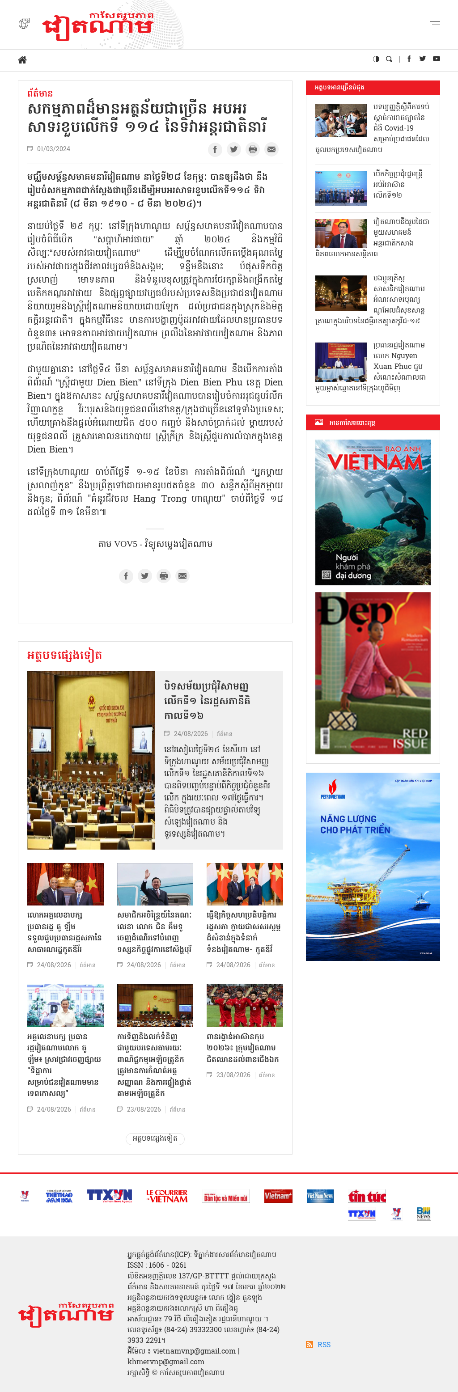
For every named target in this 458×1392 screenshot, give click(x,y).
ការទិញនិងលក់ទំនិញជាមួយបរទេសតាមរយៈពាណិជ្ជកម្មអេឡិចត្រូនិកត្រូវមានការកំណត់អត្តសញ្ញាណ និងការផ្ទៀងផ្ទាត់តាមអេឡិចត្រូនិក (154, 1066)
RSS (324, 1345)
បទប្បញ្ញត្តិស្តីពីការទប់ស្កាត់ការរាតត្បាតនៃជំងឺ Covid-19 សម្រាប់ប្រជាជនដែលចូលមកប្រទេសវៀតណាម (372, 129)
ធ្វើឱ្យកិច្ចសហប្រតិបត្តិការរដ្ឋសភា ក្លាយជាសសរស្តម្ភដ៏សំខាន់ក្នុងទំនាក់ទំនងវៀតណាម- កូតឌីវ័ (244, 933)
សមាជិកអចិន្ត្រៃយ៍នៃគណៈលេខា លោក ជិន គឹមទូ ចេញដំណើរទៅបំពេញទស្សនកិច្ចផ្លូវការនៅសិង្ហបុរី (154, 933)
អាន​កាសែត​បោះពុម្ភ (352, 423)
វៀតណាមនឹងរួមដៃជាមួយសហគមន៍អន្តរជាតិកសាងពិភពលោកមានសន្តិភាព (372, 238)
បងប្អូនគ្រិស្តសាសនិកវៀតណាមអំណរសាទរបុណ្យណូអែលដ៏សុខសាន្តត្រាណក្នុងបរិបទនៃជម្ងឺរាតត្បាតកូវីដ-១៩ (370, 300)
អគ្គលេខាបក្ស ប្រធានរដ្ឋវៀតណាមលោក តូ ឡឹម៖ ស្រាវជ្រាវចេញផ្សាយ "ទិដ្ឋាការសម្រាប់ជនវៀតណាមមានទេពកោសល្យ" (64, 1066)
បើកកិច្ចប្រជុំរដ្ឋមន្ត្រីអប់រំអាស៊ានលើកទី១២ (398, 185)
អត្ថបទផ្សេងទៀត (64, 656)
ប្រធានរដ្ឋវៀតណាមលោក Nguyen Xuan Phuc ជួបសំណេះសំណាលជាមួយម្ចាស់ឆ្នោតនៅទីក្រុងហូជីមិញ (370, 367)
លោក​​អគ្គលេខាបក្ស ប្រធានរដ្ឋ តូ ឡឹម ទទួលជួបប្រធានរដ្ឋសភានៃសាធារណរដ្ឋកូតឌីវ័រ (64, 933)
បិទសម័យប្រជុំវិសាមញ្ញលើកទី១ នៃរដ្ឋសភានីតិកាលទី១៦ (207, 702)
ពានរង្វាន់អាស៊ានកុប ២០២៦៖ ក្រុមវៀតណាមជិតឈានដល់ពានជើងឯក (243, 1049)
